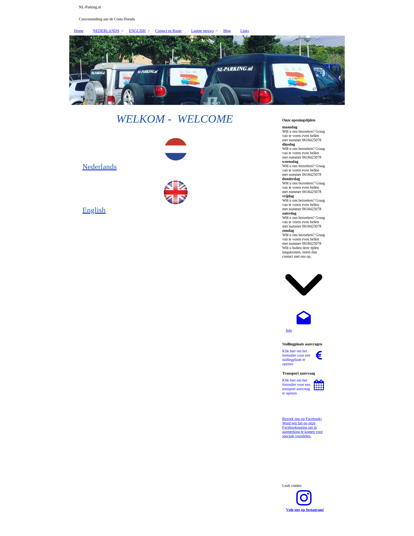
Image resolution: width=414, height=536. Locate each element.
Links (244, 31)
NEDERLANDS (106, 31)
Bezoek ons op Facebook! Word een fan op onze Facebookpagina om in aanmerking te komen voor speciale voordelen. (302, 427)
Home (78, 31)
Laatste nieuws (202, 31)
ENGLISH (137, 31)
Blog (227, 31)
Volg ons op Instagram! (305, 510)
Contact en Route (168, 31)
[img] (207, 13)
